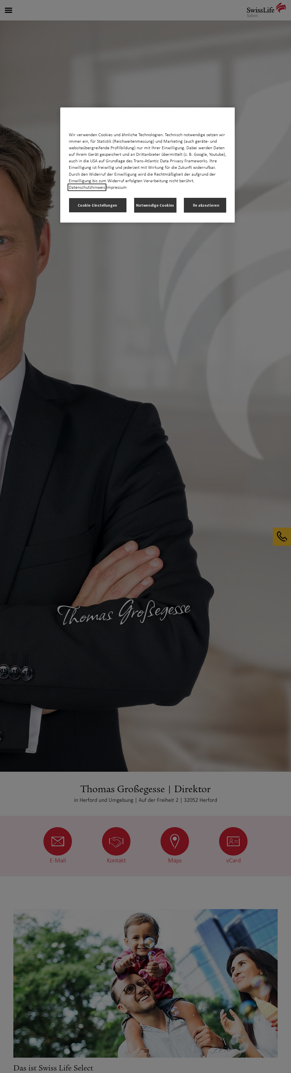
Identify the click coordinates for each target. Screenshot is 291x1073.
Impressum (116, 187)
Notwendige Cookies (155, 205)
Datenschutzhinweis (87, 187)
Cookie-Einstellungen (97, 205)
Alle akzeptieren (204, 205)
